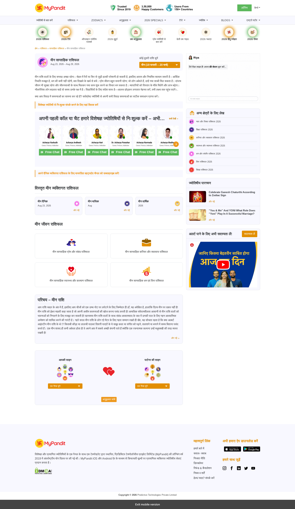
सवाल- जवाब (200, 453)
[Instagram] (225, 468)
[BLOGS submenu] (232, 20)
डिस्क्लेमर (198, 463)
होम (36, 48)
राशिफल (43, 48)
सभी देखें (172, 118)
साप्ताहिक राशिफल (56, 48)
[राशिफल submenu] (77, 20)
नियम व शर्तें (199, 473)
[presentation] (176, 144)
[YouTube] (253, 468)
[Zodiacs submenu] (105, 20)
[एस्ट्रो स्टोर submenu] (259, 20)
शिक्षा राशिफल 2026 (204, 129)
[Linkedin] (239, 468)
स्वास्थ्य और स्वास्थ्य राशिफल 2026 (210, 145)
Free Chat (52, 152)
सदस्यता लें (249, 233)
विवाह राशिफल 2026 (204, 169)
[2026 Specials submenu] (165, 20)
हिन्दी (256, 7)
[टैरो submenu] (184, 20)
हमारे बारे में (199, 448)
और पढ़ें (76, 210)
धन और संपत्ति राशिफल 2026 (208, 153)
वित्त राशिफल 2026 (204, 161)
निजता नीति (199, 458)
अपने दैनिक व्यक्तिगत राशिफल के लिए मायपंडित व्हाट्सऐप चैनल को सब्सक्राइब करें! (78, 173)
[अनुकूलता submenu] (130, 20)
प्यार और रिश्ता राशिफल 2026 (208, 121)
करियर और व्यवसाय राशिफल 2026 (210, 137)
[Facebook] (231, 468)
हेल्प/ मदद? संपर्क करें (204, 478)
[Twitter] (246, 468)
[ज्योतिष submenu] (207, 20)
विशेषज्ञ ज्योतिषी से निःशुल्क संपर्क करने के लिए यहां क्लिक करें (68, 104)
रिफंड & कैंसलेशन (203, 468)
